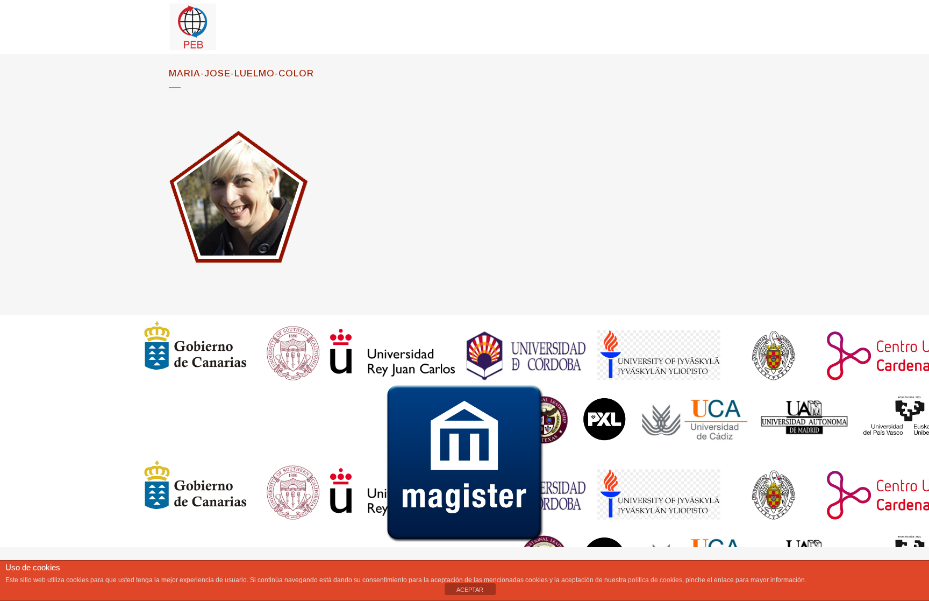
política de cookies (655, 580)
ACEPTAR (469, 589)
